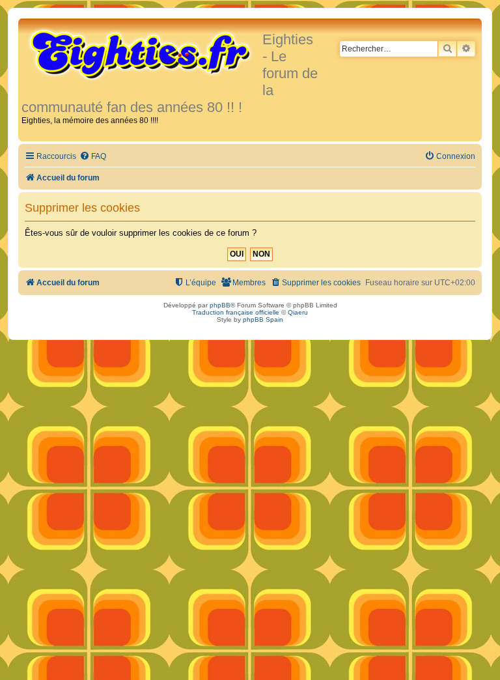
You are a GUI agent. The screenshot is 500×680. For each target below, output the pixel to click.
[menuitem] (92, 156)
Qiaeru (298, 312)
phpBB (220, 305)
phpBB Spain (263, 319)
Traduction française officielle (235, 312)
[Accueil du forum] (141, 53)
